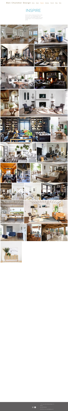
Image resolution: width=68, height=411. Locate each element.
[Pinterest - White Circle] (35, 407)
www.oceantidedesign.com (48, 409)
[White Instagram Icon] (33, 407)
